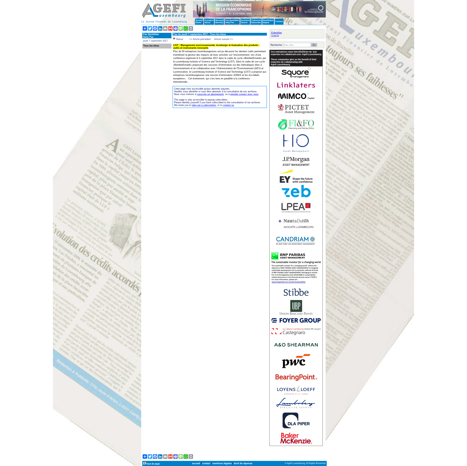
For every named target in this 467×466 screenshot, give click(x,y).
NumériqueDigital (268, 21)
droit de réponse (243, 463)
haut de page (153, 464)
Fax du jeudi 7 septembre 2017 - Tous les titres (199, 34)
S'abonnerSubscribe (256, 21)
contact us (228, 105)
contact (206, 463)
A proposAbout (208, 21)
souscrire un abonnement (210, 94)
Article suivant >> (223, 39)
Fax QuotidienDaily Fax (232, 21)
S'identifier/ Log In (276, 34)
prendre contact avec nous (244, 94)
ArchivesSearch (245, 21)
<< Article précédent (200, 39)
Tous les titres (151, 46)
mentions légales (222, 463)
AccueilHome (199, 21)
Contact (279, 21)
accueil (196, 463)
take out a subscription (204, 105)
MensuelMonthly (219, 21)
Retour (179, 39)
